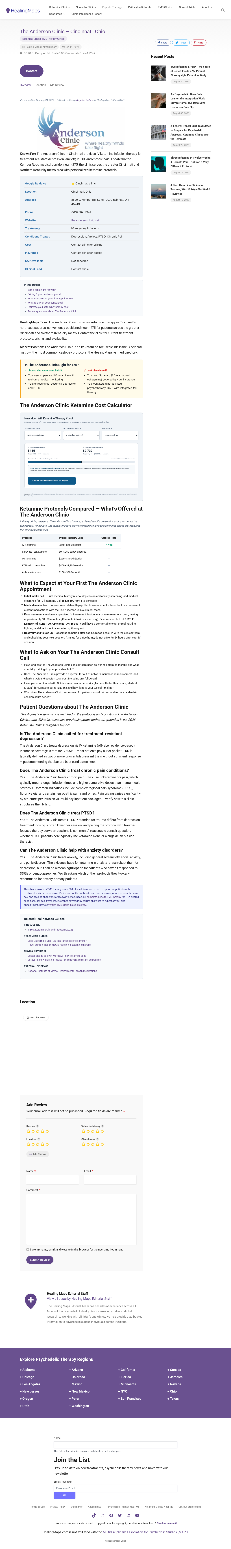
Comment (33, 1190)
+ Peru (74, 1398)
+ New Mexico (79, 1391)
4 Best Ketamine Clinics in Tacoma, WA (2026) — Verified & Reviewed (190, 189)
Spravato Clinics (86, 7)
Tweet (182, 42)
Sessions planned (72, 428)
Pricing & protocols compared (44, 294)
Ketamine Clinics (59, 7)
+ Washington (79, 1406)
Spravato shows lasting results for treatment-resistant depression (64, 959)
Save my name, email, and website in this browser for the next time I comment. (76, 1249)
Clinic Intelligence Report (86, 14)
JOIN (64, 1495)
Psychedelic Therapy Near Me (122, 1506)
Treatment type (32, 428)
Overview (25, 85)
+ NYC (122, 1391)
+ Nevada (174, 1384)
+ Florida (124, 1377)
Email (88, 1171)
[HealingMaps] (23, 10)
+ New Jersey (30, 1391)
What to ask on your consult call (45, 302)
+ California (126, 1370)
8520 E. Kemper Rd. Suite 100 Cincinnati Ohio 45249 (59, 53)
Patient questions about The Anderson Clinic (52, 311)
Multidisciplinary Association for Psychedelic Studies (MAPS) (146, 1532)
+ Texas (173, 1398)
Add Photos (39, 1154)
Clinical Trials (187, 7)
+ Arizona (76, 1370)
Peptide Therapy (112, 7)
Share (164, 42)
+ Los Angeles (30, 1384)
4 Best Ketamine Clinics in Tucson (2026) (50, 929)
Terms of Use (37, 1506)
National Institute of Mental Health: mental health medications (62, 971)
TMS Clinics (165, 7)
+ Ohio (172, 1391)
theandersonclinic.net (85, 220)
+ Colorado (77, 1377)
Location (40, 85)
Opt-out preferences (189, 1506)
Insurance (107, 428)
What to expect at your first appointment (50, 298)
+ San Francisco (129, 1398)
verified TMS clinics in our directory (67, 904)
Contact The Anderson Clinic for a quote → (51, 481)
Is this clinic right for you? (42, 289)
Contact (31, 71)
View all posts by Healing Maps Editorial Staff (79, 1298)
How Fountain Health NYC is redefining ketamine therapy (59, 944)
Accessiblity (94, 1506)
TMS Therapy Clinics (53, 38)
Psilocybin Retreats (139, 7)
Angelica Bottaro (84, 100)
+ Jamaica (175, 1377)
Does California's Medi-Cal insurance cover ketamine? (57, 940)
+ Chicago (27, 1377)
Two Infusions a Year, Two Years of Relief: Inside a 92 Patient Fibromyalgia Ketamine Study (190, 71)
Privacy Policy (58, 1506)
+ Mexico (75, 1384)
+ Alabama (28, 1370)
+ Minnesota (127, 1384)
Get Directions (37, 1017)
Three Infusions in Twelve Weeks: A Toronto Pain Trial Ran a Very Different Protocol (191, 162)
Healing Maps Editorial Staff (41, 46)
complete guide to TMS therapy (104, 897)
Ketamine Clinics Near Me (159, 1506)
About (205, 7)
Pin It (200, 42)
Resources (55, 14)
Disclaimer (76, 1506)
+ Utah (24, 1406)
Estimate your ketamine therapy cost (48, 307)
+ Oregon (26, 1398)
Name (31, 1171)
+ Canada (174, 1370)
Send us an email (167, 1523)
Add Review (56, 85)
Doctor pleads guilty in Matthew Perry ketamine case (57, 955)
